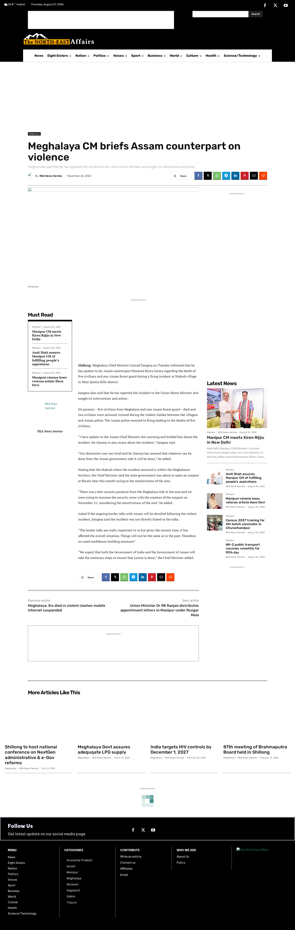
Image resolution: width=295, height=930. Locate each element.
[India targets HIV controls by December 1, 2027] (184, 720)
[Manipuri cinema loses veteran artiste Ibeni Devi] (215, 501)
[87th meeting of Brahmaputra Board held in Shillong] (256, 720)
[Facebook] (265, 5)
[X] (275, 5)
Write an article (130, 856)
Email (124, 875)
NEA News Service (51, 176)
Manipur (36, 327)
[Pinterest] (245, 176)
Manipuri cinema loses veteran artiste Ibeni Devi (49, 381)
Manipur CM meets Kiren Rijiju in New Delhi (46, 335)
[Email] (254, 176)
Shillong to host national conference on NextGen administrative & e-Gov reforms (31, 754)
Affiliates (126, 868)
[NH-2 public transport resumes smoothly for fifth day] (215, 547)
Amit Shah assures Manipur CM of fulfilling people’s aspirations (46, 358)
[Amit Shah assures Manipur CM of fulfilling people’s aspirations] (215, 476)
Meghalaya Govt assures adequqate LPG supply (104, 749)
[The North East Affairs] (145, 38)
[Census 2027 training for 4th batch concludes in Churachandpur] (215, 523)
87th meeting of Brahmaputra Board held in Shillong (255, 749)
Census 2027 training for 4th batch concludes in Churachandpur (245, 524)
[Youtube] (286, 5)
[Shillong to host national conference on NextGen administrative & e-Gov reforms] (38, 720)
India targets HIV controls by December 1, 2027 (181, 749)
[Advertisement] (101, 20)
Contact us (127, 862)
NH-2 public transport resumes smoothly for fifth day (243, 548)
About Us (183, 856)
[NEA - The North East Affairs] (262, 858)
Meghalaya (34, 133)
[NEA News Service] (31, 176)
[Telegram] (226, 176)
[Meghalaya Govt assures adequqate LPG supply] (111, 720)
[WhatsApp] (217, 176)
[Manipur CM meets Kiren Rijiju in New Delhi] (237, 408)
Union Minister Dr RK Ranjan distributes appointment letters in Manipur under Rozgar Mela (159, 610)
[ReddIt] (263, 176)
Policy (181, 862)
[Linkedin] (235, 176)
